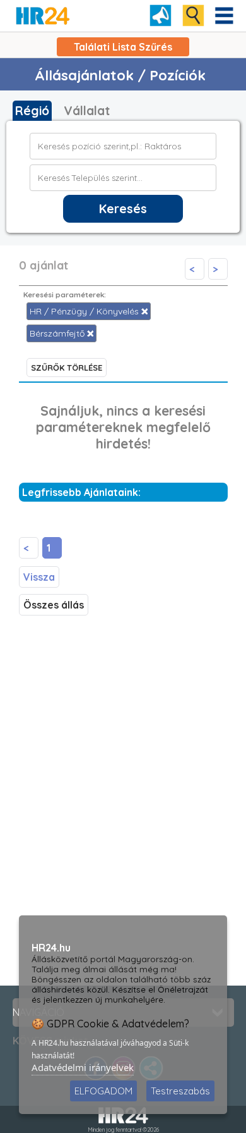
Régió (32, 110)
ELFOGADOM (103, 1091)
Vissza (39, 577)
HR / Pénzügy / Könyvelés (85, 311)
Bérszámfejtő (58, 333)
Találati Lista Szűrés (123, 46)
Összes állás (53, 604)
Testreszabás (180, 1091)
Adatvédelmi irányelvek (83, 1067)
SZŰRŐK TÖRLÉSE (66, 367)
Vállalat (87, 110)
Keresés (123, 208)
